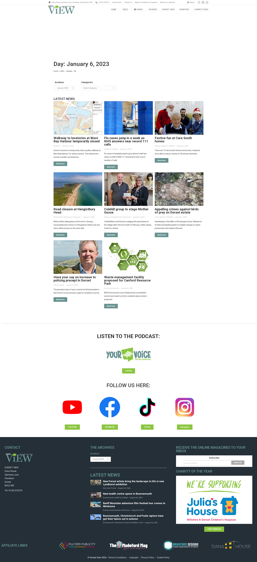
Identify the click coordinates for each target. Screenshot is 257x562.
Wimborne (127, 217)
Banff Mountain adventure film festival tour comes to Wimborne (134, 505)
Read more (60, 164)
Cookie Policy (163, 557)
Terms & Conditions (117, 557)
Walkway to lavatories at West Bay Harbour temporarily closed (77, 140)
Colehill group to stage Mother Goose (126, 211)
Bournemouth (108, 497)
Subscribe (214, 458)
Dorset (61, 285)
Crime (157, 217)
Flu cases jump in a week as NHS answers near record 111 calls (126, 141)
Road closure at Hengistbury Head (74, 211)
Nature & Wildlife (166, 217)
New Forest (111, 488)
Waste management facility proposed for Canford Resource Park (127, 280)
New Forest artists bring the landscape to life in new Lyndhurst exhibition (133, 483)
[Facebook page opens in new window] (199, 2)
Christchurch (58, 217)
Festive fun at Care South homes (173, 140)
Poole (141, 522)
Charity (157, 146)
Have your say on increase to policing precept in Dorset (75, 279)
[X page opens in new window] (207, 2)
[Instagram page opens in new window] (203, 2)
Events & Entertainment (113, 217)
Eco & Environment (111, 288)
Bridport (57, 146)
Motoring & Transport (72, 217)
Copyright (133, 557)
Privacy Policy (147, 557)
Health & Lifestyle (111, 149)
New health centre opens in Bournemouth (127, 493)
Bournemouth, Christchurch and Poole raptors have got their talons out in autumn (133, 517)
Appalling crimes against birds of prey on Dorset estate (177, 211)
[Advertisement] (128, 34)
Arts (104, 488)
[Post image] (78, 118)
